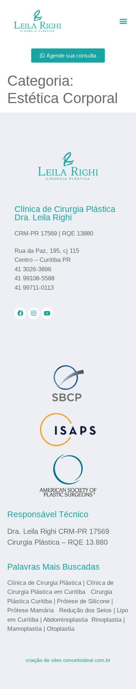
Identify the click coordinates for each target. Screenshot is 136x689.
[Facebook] (20, 313)
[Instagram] (34, 313)
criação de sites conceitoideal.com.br (68, 660)
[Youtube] (47, 313)
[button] (123, 21)
